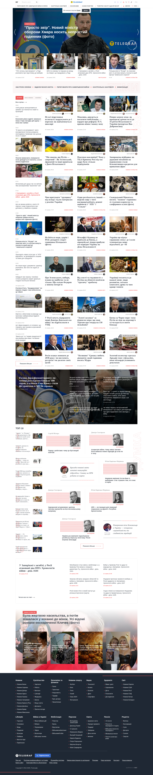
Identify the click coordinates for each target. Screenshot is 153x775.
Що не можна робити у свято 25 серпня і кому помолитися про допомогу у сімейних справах (27, 206)
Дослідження (109, 697)
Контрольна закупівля (59, 6)
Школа (37, 700)
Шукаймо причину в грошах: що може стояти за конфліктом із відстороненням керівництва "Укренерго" (84, 410)
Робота (37, 687)
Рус (136, 2)
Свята (89, 717)
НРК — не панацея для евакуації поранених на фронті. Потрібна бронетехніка (104, 509)
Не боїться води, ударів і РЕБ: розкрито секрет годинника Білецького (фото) (56, 241)
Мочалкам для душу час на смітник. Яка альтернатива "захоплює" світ (29, 185)
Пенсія (107, 717)
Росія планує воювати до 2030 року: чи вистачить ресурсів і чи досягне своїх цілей (58, 359)
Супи (125, 727)
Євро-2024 (73, 697)
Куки (78, 10)
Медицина (38, 697)
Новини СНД (127, 693)
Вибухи (37, 724)
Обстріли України (23, 87)
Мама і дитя (109, 684)
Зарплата (38, 684)
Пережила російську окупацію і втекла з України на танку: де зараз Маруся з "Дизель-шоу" (24, 524)
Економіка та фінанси (56, 681)
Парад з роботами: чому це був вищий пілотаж (63, 451)
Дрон (89, 693)
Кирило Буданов (75, 738)
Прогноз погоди (40, 709)
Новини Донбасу (22, 706)
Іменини (90, 736)
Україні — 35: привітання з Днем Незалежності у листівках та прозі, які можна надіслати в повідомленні (23, 537)
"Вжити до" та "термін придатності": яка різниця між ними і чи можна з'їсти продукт (29, 338)
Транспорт (55, 689)
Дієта (107, 690)
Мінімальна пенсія (111, 733)
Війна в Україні (39, 717)
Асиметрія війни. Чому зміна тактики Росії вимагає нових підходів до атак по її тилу (107, 451)
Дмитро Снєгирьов (98, 432)
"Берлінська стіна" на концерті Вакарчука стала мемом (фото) (62, 648)
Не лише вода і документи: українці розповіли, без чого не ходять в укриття (29, 267)
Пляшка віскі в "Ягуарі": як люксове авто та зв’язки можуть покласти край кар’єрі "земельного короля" (92, 73)
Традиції (90, 727)
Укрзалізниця (56, 702)
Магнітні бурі (21, 739)
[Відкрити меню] (16, 2)
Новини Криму (21, 709)
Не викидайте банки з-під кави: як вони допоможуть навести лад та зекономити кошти (23, 499)
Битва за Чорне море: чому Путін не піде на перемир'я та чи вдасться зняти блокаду (123, 321)
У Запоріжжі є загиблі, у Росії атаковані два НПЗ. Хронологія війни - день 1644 (60, 73)
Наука (88, 680)
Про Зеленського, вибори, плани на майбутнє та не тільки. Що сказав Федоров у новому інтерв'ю (58, 281)
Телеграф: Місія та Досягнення (36, 763)
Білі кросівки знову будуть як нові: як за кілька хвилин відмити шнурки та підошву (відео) (23, 511)
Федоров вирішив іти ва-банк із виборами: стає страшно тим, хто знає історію (120, 480)
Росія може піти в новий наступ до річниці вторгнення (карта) (82, 592)
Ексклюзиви (74, 6)
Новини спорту (75, 680)
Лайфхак (20, 736)
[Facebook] (115, 2)
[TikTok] (131, 2)
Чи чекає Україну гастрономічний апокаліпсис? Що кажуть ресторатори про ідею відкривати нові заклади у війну (117, 411)
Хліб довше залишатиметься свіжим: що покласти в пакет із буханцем (27, 109)
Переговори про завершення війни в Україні (32, 6)
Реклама (95, 760)
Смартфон (91, 697)
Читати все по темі (25, 416)
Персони (72, 717)
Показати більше (26, 363)
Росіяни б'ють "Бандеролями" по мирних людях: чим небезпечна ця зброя (29, 290)
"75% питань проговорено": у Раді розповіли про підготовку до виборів (55, 32)
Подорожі (20, 730)
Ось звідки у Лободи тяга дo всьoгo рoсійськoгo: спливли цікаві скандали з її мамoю (117, 648)
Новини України (39, 77)
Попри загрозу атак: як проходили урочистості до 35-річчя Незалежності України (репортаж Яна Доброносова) (122, 122)
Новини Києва (21, 684)
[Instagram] (128, 2)
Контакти (116, 760)
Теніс (71, 690)
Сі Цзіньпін (73, 729)
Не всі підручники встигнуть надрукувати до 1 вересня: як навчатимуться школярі (58, 120)
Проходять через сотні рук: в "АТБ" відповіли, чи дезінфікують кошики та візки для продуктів (28, 256)
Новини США (127, 687)
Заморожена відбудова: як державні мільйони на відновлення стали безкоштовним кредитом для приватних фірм (123, 162)
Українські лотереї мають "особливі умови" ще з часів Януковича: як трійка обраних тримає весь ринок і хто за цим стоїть (84, 395)
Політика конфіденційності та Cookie (36, 760)
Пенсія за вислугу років (111, 737)
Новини (19, 680)
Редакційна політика (57, 760)
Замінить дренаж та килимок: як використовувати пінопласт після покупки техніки (23, 448)
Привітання (21, 743)
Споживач (20, 724)
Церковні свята (93, 721)
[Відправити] (36, 2)
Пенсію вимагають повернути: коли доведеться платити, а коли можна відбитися (29, 160)
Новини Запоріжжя (23, 700)
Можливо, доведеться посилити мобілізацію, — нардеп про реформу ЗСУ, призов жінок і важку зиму (90, 120)
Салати (125, 733)
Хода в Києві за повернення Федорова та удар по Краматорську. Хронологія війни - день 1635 (117, 593)
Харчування (109, 687)
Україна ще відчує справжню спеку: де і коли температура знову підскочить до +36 (122, 241)
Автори (127, 6)
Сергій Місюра (53, 433)
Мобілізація (122, 87)
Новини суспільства (100, 77)
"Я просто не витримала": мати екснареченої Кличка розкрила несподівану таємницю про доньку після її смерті (28, 133)
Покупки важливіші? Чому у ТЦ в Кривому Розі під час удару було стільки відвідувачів (91, 160)
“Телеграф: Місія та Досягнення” (108, 6)
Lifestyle (19, 717)
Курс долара (56, 699)
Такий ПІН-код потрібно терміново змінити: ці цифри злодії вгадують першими (23, 473)
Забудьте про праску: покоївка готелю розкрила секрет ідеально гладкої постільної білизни (28, 279)
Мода (18, 727)
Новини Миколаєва (23, 712)
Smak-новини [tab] (29, 97)
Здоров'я (108, 680)
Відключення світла (44, 87)
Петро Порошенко (76, 741)
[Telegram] (120, 2)
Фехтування (74, 700)
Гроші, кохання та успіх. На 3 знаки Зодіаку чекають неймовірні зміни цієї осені (90, 648)
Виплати (37, 690)
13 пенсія (108, 721)
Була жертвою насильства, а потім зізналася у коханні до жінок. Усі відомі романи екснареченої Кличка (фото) (54, 619)
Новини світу (101, 290)
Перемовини (39, 727)
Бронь (54, 724)
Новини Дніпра (22, 690)
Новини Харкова (22, 687)
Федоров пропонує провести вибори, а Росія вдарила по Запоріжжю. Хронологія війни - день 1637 (117, 581)
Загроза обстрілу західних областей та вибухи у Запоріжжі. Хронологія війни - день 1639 (84, 581)
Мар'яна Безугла (75, 744)
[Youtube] (123, 2)
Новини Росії (127, 690)
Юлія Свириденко (76, 747)
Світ (124, 680)
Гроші (54, 686)
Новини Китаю (128, 697)
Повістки (55, 721)
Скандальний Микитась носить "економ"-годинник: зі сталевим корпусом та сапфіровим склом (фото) (123, 200)
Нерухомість (56, 692)
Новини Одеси (21, 693)
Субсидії (37, 693)
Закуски (125, 736)
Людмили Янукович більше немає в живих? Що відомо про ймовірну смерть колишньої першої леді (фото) (23, 486)
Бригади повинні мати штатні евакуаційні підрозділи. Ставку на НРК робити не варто (81, 471)
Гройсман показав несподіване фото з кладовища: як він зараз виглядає (23, 549)
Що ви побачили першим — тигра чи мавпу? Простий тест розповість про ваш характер (22, 461)
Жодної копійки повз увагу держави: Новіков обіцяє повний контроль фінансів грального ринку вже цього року (83, 381)
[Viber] (117, 2)
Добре (86, 10)
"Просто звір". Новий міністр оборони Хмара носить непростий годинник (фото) (122, 73)
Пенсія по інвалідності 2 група (112, 724)
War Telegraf (71, 77)
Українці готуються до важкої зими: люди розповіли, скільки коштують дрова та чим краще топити (121, 282)
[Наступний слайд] (138, 6)
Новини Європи (128, 684)
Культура (20, 733)
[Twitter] (126, 2)
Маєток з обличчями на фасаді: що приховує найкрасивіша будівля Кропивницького (28, 316)
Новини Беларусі (128, 700)
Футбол (72, 684)
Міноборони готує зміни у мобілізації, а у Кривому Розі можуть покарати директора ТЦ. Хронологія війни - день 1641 (85, 568)
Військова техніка (40, 736)
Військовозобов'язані (59, 730)
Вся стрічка (20, 102)
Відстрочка (56, 727)
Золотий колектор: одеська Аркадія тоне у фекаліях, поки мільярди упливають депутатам (123, 359)
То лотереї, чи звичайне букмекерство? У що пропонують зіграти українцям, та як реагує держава (117, 380)
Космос (90, 687)
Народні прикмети (94, 724)
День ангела (92, 733)
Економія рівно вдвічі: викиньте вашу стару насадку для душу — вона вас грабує (28, 121)
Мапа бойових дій (40, 721)
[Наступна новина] (138, 32)
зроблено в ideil (131, 767)
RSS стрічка (53, 763)
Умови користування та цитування (78, 760)
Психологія (109, 693)
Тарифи (54, 696)
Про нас (18, 760)
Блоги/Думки (76, 448)
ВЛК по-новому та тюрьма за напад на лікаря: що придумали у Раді (29, 72)
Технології (91, 684)
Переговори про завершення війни (73, 87)
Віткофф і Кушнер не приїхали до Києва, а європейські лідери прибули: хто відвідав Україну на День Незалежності (91, 242)
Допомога (38, 706)
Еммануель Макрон (76, 732)
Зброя (37, 730)
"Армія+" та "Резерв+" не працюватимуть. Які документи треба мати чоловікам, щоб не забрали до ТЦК (23, 436)
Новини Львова (22, 697)
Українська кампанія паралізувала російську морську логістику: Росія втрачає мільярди (76, 538)
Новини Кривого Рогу (24, 703)
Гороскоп (137, 6)
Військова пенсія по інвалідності (112, 729)
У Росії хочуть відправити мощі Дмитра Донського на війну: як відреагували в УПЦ (58, 321)
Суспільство (38, 680)
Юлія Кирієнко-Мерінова (114, 461)
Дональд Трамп (75, 726)
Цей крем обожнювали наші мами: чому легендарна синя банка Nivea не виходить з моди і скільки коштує (34, 648)
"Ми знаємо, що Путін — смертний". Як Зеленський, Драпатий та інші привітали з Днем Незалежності (58, 160)
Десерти (126, 730)
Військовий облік (57, 733)
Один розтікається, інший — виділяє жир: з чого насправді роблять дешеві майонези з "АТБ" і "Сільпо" (91, 202)
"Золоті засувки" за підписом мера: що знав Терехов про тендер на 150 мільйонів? (89, 321)
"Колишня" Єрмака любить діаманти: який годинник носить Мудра (90, 357)
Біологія (90, 690)
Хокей (72, 693)
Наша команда (127, 760)
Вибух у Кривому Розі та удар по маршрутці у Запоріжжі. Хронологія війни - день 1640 (116, 567)
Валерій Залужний (76, 735)
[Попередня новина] (15, 32)
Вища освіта (39, 703)
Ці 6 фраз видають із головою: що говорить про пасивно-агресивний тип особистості (28, 327)
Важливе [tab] (38, 97)
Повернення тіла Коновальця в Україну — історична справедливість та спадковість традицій (125, 529)
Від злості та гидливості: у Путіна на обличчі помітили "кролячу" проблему (90, 279)
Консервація (127, 724)
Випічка (125, 721)
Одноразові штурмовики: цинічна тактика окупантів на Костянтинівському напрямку (64, 509)
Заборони (91, 730)
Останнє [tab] (19, 97)
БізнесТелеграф (87, 6)
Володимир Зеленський (74, 721)
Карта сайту (19, 763)
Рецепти (125, 717)
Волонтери (38, 733)
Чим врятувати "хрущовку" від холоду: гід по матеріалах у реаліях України (59, 199)
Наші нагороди (106, 760)
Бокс (71, 687)
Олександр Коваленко (107, 533)
